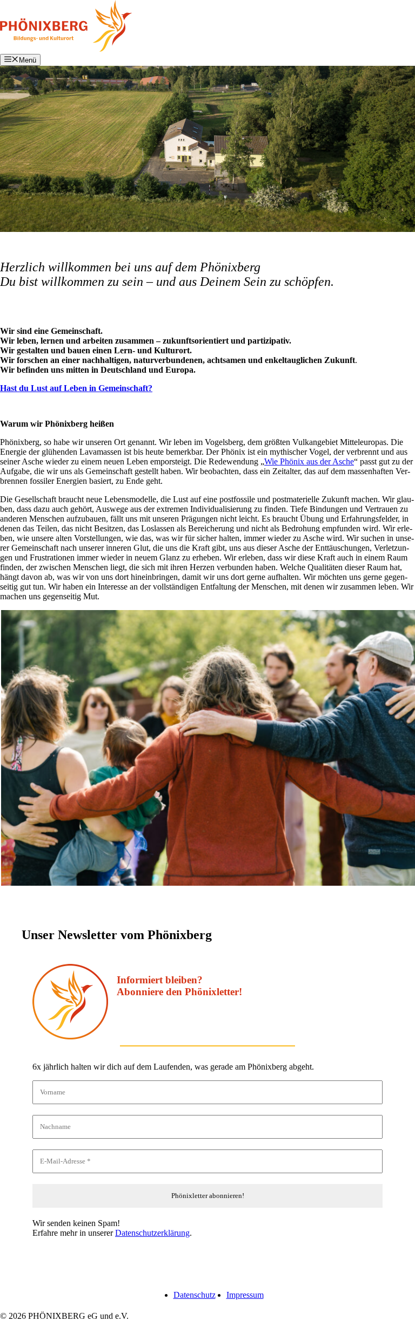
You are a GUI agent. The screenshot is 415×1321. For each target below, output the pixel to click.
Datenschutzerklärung (152, 1232)
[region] (207, 148)
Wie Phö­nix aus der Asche (309, 461)
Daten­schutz (194, 1294)
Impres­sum (245, 1294)
